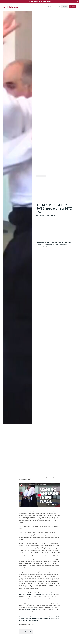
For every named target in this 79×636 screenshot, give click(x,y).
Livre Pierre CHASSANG (38, 6)
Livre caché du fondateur (49, 6)
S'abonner (72, 6)
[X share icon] (21, 631)
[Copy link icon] (30, 631)
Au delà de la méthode (41, 176)
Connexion (65, 6)
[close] (78, 1)
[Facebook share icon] (25, 631)
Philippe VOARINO (45, 215)
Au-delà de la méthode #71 (31, 609)
